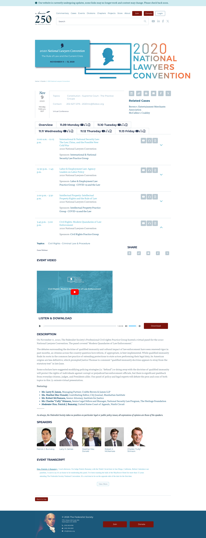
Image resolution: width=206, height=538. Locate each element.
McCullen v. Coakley (139, 113)
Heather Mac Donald (88, 450)
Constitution (74, 96)
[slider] (79, 326)
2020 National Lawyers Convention (59, 81)
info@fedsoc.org (69, 531)
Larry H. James (66, 449)
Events (81, 13)
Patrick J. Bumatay (46, 449)
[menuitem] (62, 13)
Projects (112, 13)
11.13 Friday (127, 131)
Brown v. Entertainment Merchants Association (147, 108)
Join (137, 13)
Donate (148, 13)
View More (103, 484)
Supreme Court (90, 96)
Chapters (101, 13)
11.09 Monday (70, 125)
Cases (73, 13)
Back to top (41, 499)
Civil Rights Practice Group (84, 234)
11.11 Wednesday (51, 131)
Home (37, 81)
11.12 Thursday (91, 131)
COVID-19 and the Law (88, 185)
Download (156, 326)
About (127, 13)
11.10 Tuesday (108, 125)
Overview (46, 125)
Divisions (91, 13)
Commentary (62, 13)
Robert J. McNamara (110, 450)
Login (160, 13)
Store (120, 13)
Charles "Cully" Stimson (134, 450)
